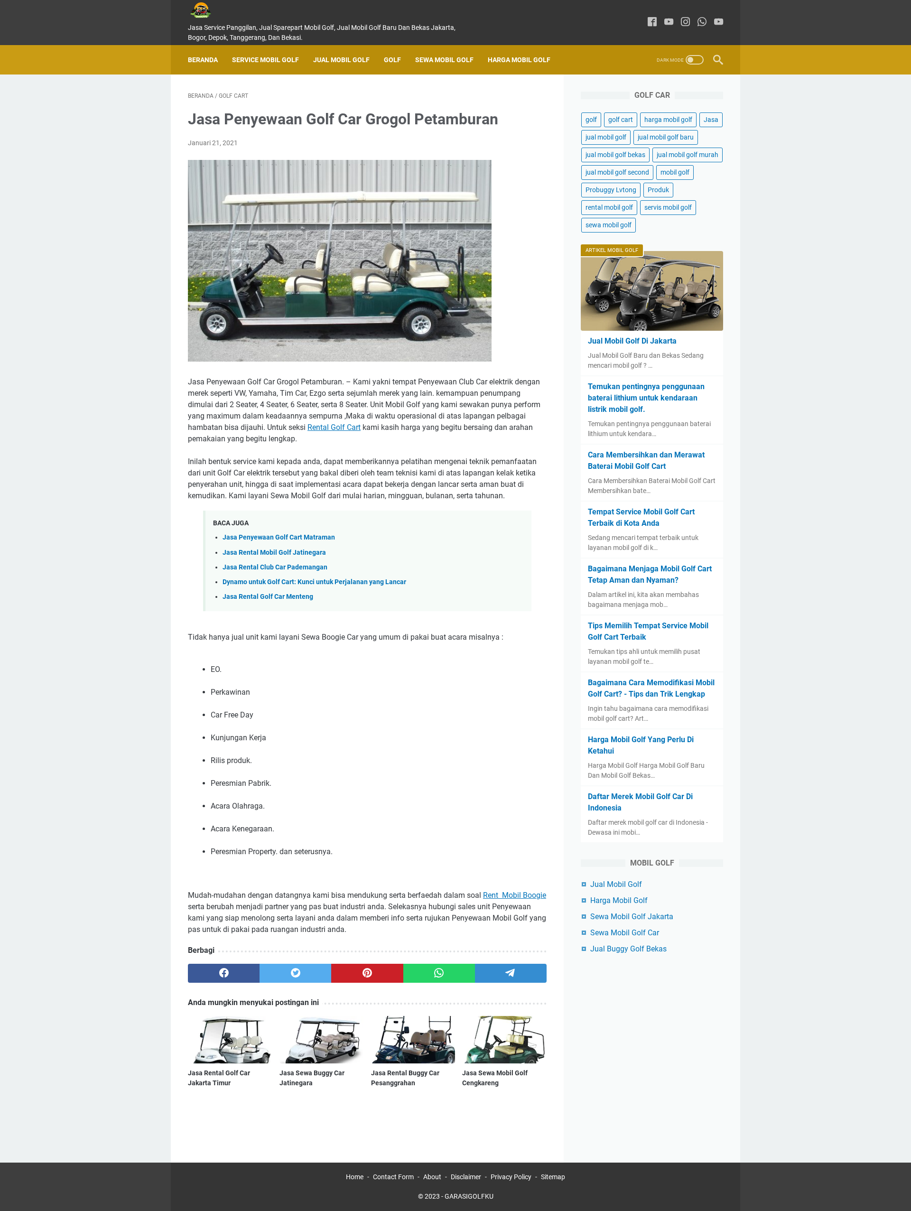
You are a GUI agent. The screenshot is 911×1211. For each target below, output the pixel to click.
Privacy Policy (511, 1177)
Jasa (711, 119)
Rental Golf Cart (334, 427)
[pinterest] (367, 973)
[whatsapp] (701, 22)
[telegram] (511, 973)
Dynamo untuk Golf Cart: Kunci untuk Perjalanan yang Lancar (314, 582)
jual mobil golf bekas (615, 154)
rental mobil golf (609, 207)
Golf (392, 60)
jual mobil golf (606, 137)
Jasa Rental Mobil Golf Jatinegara (274, 553)
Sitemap (553, 1177)
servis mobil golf (668, 207)
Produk (658, 190)
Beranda (203, 60)
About (432, 1177)
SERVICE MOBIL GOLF (265, 60)
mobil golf (674, 172)
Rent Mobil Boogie (514, 895)
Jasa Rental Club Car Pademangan (275, 567)
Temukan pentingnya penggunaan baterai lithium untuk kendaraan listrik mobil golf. (646, 398)
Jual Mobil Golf (341, 60)
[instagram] (685, 22)
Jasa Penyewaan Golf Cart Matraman (279, 537)
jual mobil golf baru (666, 137)
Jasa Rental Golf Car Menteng (268, 597)
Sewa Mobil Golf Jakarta (631, 916)
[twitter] (295, 973)
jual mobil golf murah (687, 154)
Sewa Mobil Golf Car (624, 932)
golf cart (620, 119)
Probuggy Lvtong (611, 190)
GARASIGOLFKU (469, 1196)
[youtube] (668, 22)
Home (354, 1177)
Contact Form (393, 1177)
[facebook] (652, 22)
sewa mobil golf (609, 225)
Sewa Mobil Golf (444, 60)
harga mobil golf (668, 119)
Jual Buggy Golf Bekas (628, 948)
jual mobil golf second (617, 172)
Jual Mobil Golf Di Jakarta (632, 340)
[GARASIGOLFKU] (208, 10)
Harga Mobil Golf (519, 60)
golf (591, 119)
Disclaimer (466, 1177)
